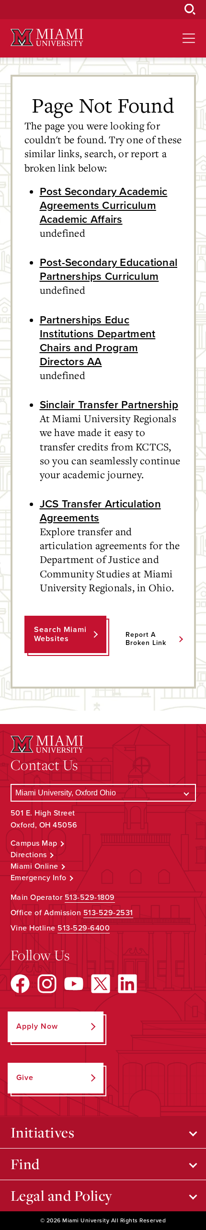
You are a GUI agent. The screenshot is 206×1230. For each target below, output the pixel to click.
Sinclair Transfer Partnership (109, 404)
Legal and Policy (62, 1195)
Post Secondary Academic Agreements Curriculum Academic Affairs (104, 205)
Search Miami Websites (60, 634)
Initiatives (43, 1132)
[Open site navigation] (189, 38)
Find (25, 1163)
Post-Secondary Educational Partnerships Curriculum (109, 269)
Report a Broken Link (146, 639)
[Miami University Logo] (47, 37)
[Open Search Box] (190, 9)
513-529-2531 (108, 913)
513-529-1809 (90, 897)
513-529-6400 (83, 928)
